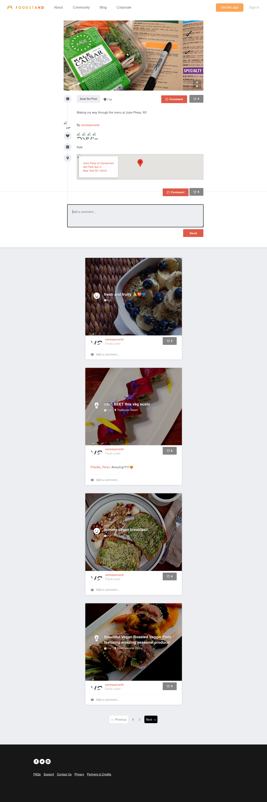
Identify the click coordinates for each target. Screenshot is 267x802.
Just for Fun (88, 98)
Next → (151, 719)
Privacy (79, 774)
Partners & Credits (99, 774)
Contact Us (64, 774)
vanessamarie (90, 125)
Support (49, 774)
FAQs (37, 774)
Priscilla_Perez (100, 467)
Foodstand (25, 7)
